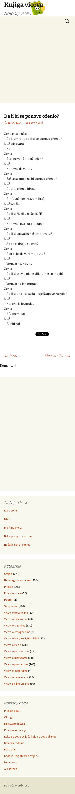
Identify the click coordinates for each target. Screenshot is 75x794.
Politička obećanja (15, 730)
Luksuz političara (14, 723)
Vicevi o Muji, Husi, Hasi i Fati (21, 638)
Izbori (7, 519)
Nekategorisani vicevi (17, 580)
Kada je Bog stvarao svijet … (22, 756)
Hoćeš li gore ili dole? (17, 544)
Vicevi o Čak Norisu (16, 619)
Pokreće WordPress (16, 785)
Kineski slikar (58, 355)
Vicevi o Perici (12, 645)
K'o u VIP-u (10, 510)
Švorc (11, 355)
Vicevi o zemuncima (16, 677)
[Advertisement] (37, 65)
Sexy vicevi (36, 122)
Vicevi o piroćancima (16, 651)
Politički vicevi (13, 593)
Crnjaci (8, 574)
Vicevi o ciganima (14, 625)
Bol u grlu (10, 749)
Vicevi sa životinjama (17, 683)
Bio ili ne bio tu (13, 527)
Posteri (8, 599)
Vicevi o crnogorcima (17, 632)
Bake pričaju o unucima (18, 536)
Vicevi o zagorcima (16, 671)
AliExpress (10, 769)
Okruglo (9, 717)
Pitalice (8, 587)
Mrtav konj (10, 762)
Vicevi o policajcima (16, 664)
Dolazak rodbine (14, 743)
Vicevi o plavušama (16, 658)
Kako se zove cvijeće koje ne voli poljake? (30, 736)
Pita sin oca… (12, 711)
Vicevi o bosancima (16, 612)
